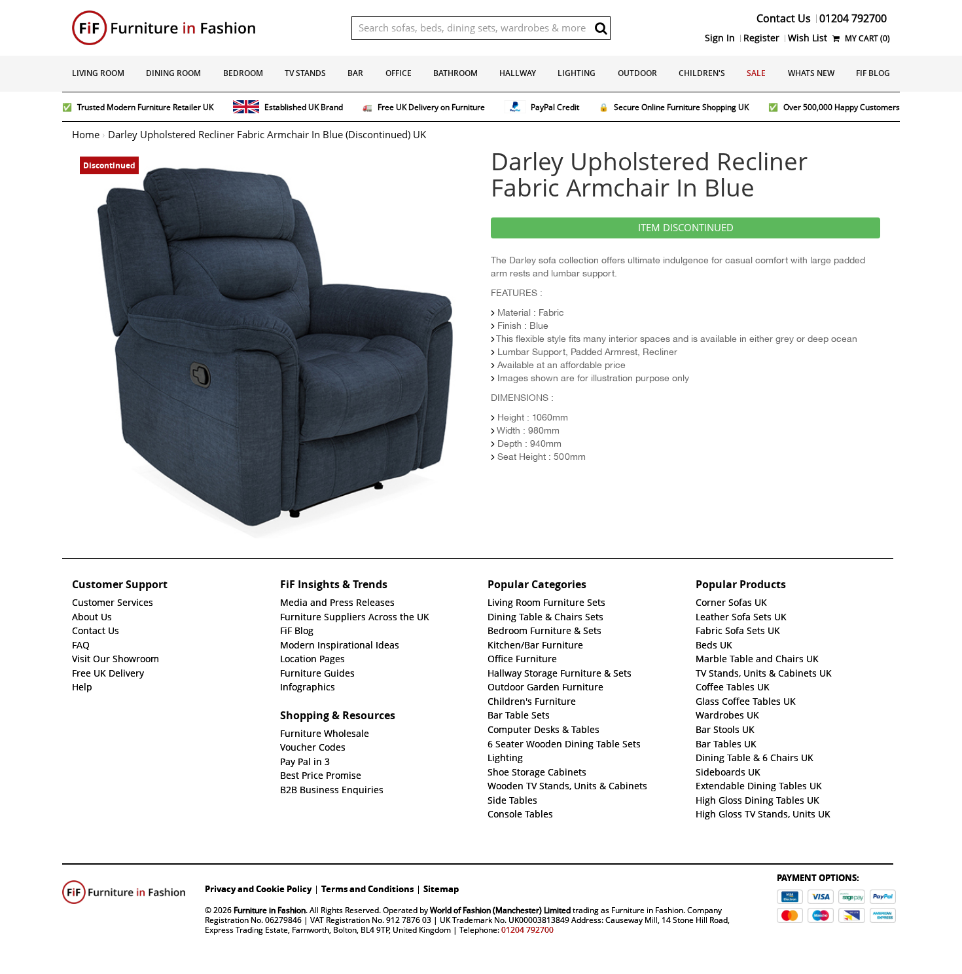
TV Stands (305, 73)
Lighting (577, 73)
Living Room (98, 73)
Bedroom (243, 73)
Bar (355, 73)
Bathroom (455, 73)
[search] (601, 28)
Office (398, 73)
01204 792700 (527, 930)
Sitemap (441, 889)
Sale (756, 73)
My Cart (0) (866, 38)
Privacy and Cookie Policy (258, 889)
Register (761, 38)
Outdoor (637, 73)
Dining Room (173, 73)
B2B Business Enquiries (331, 790)
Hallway (517, 73)
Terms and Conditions (367, 889)
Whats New (811, 73)
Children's (702, 73)
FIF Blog (873, 73)
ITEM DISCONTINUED (686, 228)
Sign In (720, 38)
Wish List (807, 38)
